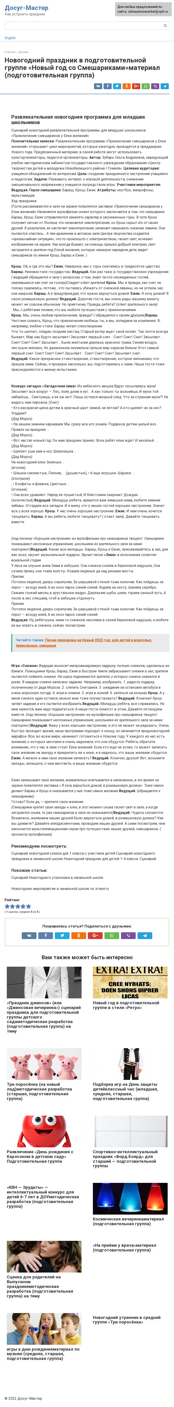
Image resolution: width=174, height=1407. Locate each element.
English (10, 38)
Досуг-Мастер (26, 8)
